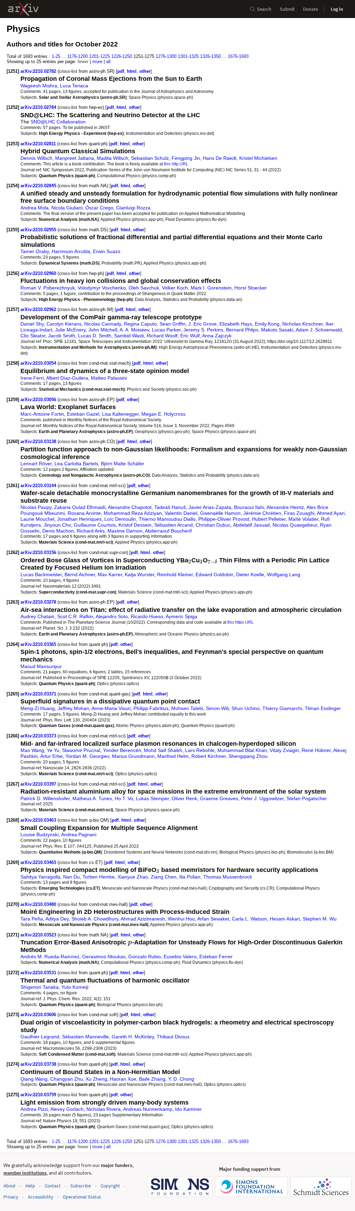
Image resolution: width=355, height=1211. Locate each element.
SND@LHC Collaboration (58, 121)
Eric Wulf (190, 335)
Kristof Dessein (135, 525)
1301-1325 (188, 56)
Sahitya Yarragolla (40, 877)
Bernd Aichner (79, 574)
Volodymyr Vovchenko (102, 288)
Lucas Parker (166, 329)
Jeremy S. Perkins (203, 329)
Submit (287, 9)
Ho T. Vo (124, 798)
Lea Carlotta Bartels (76, 463)
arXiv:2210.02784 (39, 107)
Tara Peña (31, 919)
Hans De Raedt (219, 158)
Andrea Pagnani (78, 834)
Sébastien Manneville (85, 1036)
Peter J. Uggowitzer (262, 798)
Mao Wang (32, 750)
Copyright (110, 1186)
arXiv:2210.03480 (39, 904)
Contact (53, 1186)
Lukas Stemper (152, 798)
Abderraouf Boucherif (168, 531)
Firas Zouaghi (299, 513)
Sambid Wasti (129, 335)
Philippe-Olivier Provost (223, 519)
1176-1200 (77, 56)
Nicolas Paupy (35, 507)
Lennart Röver (36, 463)
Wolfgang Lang (283, 574)
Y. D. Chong (181, 1079)
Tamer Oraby (34, 251)
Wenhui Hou (181, 919)
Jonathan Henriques (79, 519)
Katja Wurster (139, 574)
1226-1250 (121, 56)
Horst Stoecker (250, 288)
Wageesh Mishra (38, 85)
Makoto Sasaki (277, 329)
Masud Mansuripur (41, 666)
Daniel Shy (32, 324)
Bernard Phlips (242, 329)
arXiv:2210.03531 (39, 972)
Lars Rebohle (200, 750)
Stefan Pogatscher (306, 798)
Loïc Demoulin (120, 519)
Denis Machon (58, 531)
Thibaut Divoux (173, 1036)
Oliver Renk (184, 798)
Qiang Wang (33, 1079)
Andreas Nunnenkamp (147, 1109)
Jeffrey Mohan (73, 708)
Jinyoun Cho (57, 525)
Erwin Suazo (106, 251)
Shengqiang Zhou (248, 756)
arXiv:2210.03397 (39, 784)
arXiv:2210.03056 (39, 399)
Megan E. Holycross (163, 414)
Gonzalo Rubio (144, 956)
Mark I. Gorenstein (211, 288)
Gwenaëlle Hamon (220, 513)
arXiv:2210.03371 (39, 694)
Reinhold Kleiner (175, 574)
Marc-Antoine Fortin (42, 414)
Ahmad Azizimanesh (143, 919)
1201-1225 (99, 56)
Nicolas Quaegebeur (294, 525)
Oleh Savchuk (144, 288)
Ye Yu (53, 750)
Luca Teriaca (74, 85)
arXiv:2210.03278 (39, 602)
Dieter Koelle (250, 574)
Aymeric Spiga (181, 616)
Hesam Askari (285, 919)
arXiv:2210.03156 (39, 552)
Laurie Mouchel (37, 519)
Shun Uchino (246, 708)
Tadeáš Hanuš (170, 507)
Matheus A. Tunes (92, 798)
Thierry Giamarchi (282, 708)
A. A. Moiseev (134, 329)
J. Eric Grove (202, 324)
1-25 (56, 56)
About (9, 1186)
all (108, 61)
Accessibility (40, 1197)
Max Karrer (110, 574)
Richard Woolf (162, 335)
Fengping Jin (186, 158)
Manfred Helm (173, 756)
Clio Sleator (32, 335)
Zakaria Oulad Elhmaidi (79, 507)
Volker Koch (175, 288)
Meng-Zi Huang (37, 708)
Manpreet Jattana (74, 158)
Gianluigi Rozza (133, 207)
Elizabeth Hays (235, 324)
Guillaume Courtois (95, 525)
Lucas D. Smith (94, 335)
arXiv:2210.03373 (39, 735)
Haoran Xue (123, 1079)
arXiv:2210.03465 (39, 862)
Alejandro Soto (112, 616)
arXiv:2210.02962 (39, 309)
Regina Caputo (140, 324)
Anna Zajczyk (217, 335)
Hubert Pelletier (269, 519)
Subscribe (80, 1186)
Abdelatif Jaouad (251, 525)
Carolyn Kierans (63, 324)
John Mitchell (102, 329)
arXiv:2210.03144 (39, 485)
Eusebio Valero (180, 956)
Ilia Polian (189, 877)
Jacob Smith (61, 335)
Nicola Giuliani (67, 207)
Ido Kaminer (188, 1109)
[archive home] (23, 9)
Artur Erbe (51, 756)
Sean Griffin (172, 324)
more (97, 61)
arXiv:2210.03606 (39, 1014)
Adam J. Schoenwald (319, 329)
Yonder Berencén (122, 750)
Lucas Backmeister (41, 574)
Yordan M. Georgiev (87, 756)
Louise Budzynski (39, 834)
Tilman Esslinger (323, 708)
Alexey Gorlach (67, 1109)
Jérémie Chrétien (262, 513)
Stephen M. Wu (320, 919)
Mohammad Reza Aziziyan (133, 513)
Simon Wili (217, 708)
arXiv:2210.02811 (38, 143)
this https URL (240, 622)
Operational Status (82, 1197)
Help (30, 1186)
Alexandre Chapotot (129, 507)
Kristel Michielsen (258, 158)
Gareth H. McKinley (133, 1036)
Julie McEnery (70, 329)
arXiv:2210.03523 (39, 934)
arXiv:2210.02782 (39, 71)
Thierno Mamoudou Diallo (167, 519)
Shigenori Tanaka (39, 987)
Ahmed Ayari (331, 513)
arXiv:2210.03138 (39, 441)
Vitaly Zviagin (284, 750)
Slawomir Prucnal (81, 750)
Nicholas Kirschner (302, 324)
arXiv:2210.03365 (39, 644)
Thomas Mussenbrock (227, 877)
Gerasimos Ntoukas (103, 956)
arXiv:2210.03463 (39, 820)
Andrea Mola (34, 207)
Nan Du (71, 877)
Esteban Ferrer (216, 956)
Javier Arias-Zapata (210, 507)
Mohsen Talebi (187, 708)
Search (264, 9)
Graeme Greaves (219, 798)
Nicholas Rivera (103, 1109)
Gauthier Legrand (39, 1036)
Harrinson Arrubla (71, 251)
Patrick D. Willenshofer (45, 798)
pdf (120, 71)
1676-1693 (238, 56)
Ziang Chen (163, 877)
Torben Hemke (99, 877)
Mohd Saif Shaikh (163, 750)
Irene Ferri (32, 378)
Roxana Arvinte (84, 513)
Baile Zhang (152, 1079)
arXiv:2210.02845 (39, 185)
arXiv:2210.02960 (39, 273)
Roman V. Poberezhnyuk (47, 288)
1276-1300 (166, 56)
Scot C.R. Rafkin (75, 616)
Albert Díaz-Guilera (67, 378)
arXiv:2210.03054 (39, 363)
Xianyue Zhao (133, 877)
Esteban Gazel (83, 414)
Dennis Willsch (36, 158)
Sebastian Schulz (150, 158)
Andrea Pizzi (34, 1109)
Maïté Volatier (303, 519)
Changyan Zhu (66, 1079)
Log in (337, 9)
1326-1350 (210, 56)
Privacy (10, 1197)
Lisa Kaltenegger (120, 414)
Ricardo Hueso (147, 616)
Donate (310, 9)
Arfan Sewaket (213, 919)
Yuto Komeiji (74, 987)
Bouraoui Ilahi (249, 507)
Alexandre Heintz (285, 507)
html (132, 71)
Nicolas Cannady (102, 324)
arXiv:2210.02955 (39, 229)
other (144, 71)
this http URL (176, 164)
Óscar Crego (99, 207)
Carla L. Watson (249, 919)
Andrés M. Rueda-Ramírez (49, 956)
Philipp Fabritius (150, 708)
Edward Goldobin (214, 574)
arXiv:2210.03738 (39, 1064)
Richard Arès (91, 531)
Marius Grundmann (133, 756)
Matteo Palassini (109, 378)
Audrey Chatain (37, 616)
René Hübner (316, 750)
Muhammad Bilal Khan (242, 750)
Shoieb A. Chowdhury (94, 919)
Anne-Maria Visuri (111, 708)
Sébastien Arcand (173, 525)
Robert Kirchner (208, 756)
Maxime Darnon (124, 531)
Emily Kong (267, 324)
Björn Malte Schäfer (122, 463)
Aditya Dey (57, 919)
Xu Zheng (96, 1079)
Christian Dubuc (213, 525)
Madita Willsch (112, 158)
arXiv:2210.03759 (39, 1094)
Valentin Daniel (181, 513)
